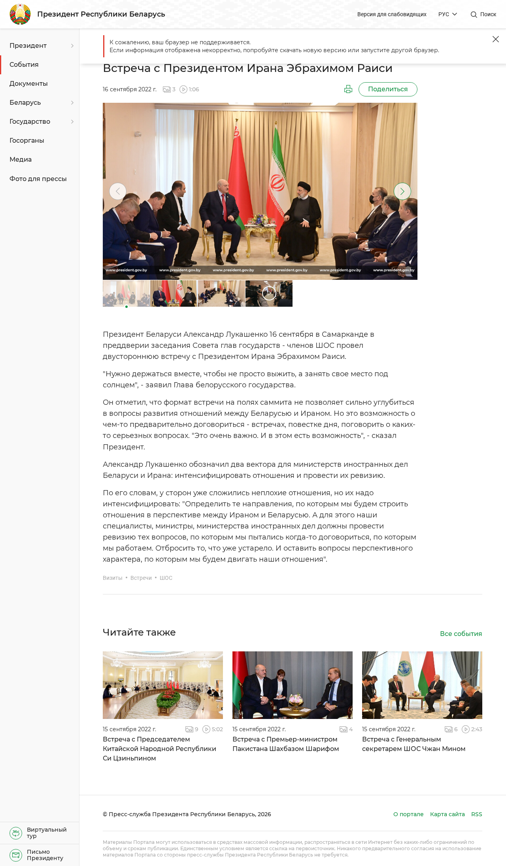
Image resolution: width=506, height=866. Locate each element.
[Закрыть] (496, 39)
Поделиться (388, 89)
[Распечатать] (348, 89)
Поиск (488, 14)
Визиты (113, 578)
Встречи (141, 578)
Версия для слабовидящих (392, 14)
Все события (461, 634)
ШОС (166, 578)
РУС (443, 14)
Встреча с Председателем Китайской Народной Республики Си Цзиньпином (159, 749)
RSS (476, 814)
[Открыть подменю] (71, 45)
